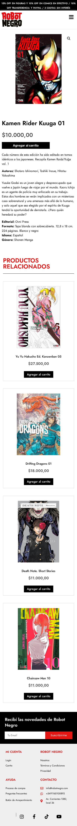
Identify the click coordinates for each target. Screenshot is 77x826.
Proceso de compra (15, 788)
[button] (68, 38)
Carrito (9, 765)
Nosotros (44, 760)
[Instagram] (21, 816)
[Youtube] (58, 816)
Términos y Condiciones (52, 765)
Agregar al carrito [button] (38, 374)
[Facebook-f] (34, 816)
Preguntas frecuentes (16, 793)
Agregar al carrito (26, 145)
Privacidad (45, 771)
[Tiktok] (46, 816)
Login (8, 760)
